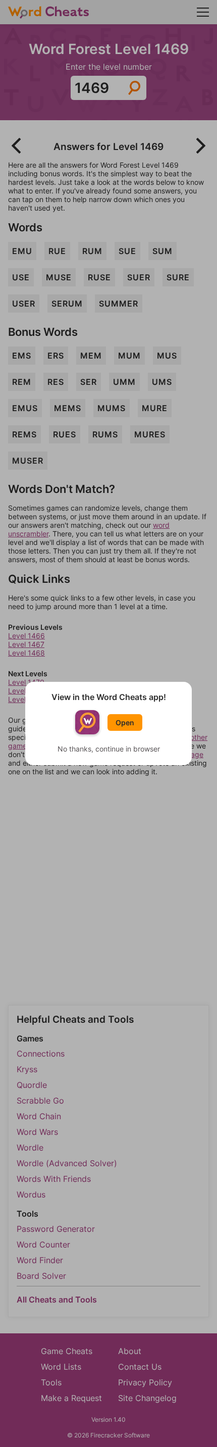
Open (125, 722)
